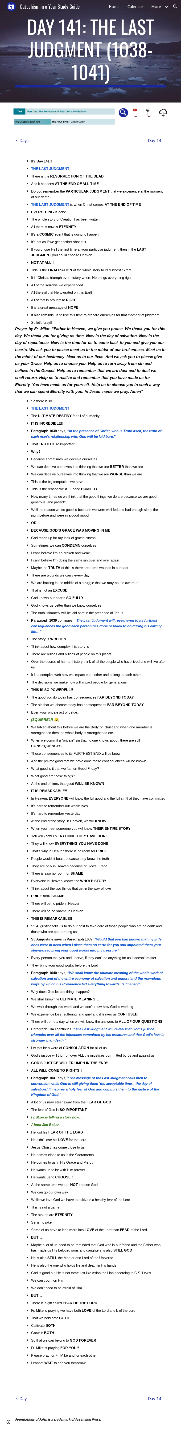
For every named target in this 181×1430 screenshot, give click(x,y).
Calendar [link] (135, 6)
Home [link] (114, 6)
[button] (175, 6)
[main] (90, 51)
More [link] (156, 6)
